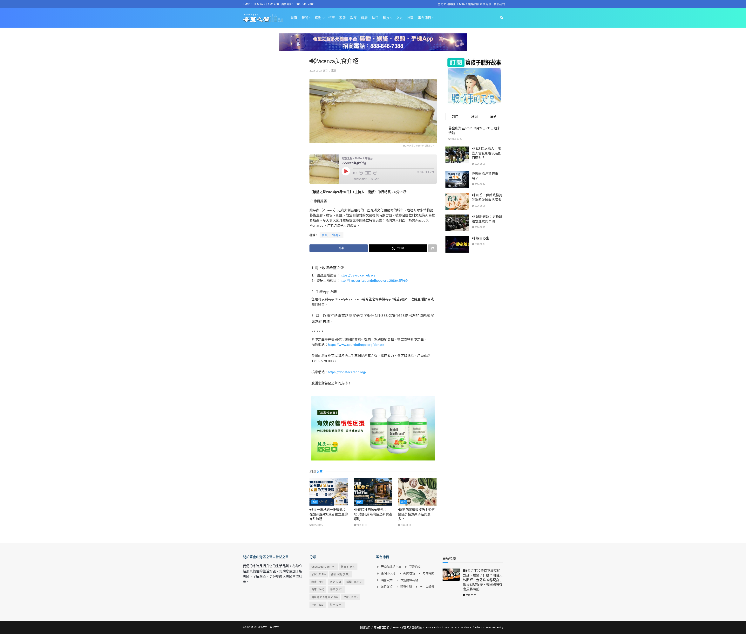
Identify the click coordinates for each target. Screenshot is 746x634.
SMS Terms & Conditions (457, 627)
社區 (410, 18)
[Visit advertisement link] (373, 45)
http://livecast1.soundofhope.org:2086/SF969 (374, 281)
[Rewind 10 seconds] (361, 173)
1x (368, 173)
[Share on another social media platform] (432, 248)
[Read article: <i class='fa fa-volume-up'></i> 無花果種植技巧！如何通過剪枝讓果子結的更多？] (417, 492)
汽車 (331, 18)
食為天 (337, 235)
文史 (399, 18)
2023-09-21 (315, 70)
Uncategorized (323, 566)
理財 (318, 18)
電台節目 (424, 18)
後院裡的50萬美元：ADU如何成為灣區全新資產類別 (373, 514)
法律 (375, 18)
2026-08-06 (405, 525)
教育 (353, 18)
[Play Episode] (346, 171)
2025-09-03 (470, 595)
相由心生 (482, 238)
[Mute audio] (355, 173)
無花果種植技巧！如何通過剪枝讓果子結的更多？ (416, 514)
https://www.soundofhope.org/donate (356, 345)
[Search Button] (501, 18)
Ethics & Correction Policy (489, 627)
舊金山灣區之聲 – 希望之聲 (265, 627)
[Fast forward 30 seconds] (375, 173)
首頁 (294, 18)
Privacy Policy (433, 627)
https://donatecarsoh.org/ (347, 372)
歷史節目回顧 (446, 4)
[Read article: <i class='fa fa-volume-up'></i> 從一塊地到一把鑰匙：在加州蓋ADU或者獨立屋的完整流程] (328, 492)
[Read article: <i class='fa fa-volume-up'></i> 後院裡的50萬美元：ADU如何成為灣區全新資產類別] (373, 492)
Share (375, 179)
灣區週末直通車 (324, 597)
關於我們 (499, 4)
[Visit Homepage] (263, 18)
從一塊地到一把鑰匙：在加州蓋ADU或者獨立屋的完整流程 (328, 514)
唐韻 (325, 235)
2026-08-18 (361, 525)
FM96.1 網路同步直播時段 (474, 4)
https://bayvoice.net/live (357, 275)
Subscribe (360, 179)
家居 (342, 18)
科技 (386, 18)
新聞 (305, 18)
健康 (364, 18)
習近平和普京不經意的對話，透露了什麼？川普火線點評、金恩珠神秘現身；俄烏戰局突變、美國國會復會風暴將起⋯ (483, 580)
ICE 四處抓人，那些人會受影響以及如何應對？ (486, 153)
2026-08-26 (317, 525)
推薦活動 (340, 574)
